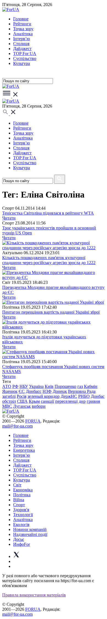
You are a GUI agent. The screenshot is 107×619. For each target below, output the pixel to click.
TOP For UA (24, 53)
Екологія (21, 524)
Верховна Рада (81, 391)
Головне (21, 19)
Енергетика (24, 450)
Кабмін (90, 386)
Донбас (98, 396)
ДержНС (69, 396)
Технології (23, 514)
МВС (7, 406)
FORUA (33, 421)
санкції (47, 401)
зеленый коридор (43, 396)
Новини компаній (30, 529)
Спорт (19, 504)
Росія (21, 396)
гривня (93, 401)
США (22, 401)
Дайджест (22, 48)
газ (80, 386)
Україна (36, 386)
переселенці (66, 401)
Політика (21, 494)
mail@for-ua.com (17, 426)
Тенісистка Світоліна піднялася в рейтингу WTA (48, 213)
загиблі (9, 396)
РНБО (84, 396)
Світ (17, 485)
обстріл (9, 401)
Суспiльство (24, 58)
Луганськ (22, 406)
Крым (34, 401)
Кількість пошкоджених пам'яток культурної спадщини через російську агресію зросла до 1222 (48, 260)
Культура (21, 63)
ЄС (22, 391)
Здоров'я (21, 509)
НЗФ (47, 391)
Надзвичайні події (30, 534)
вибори (39, 406)
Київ (49, 386)
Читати (9, 218)
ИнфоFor (21, 544)
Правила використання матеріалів (34, 595)
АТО (6, 386)
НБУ (23, 386)
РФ (15, 386)
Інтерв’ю (21, 38)
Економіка (23, 489)
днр (82, 401)
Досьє (18, 539)
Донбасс (33, 391)
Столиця (21, 43)
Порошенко (65, 386)
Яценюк (10, 391)
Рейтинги (22, 23)
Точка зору (23, 28)
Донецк (60, 391)
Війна (18, 499)
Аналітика (23, 33)
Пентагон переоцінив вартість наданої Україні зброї (51, 312)
